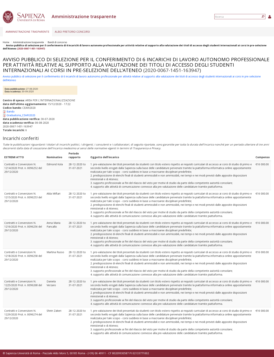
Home (6, 42)
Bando (11, 111)
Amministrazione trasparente (27, 31)
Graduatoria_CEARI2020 (21, 115)
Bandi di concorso (57, 42)
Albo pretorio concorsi (72, 31)
